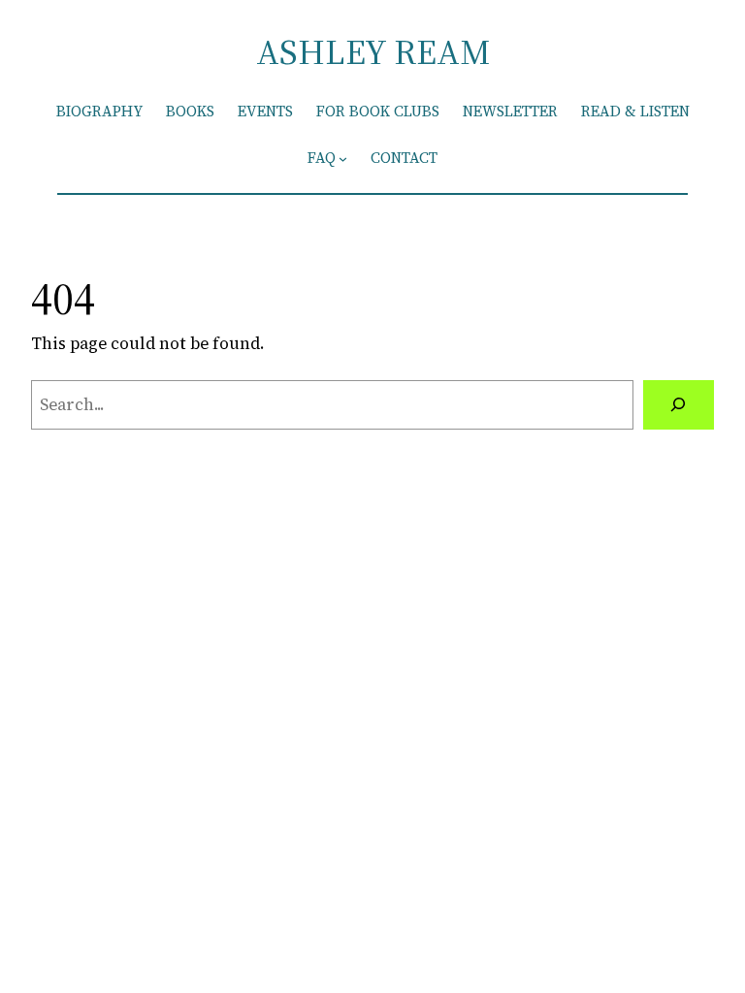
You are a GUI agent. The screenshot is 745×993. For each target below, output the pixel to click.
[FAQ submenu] (343, 158)
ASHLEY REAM (373, 52)
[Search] (678, 405)
